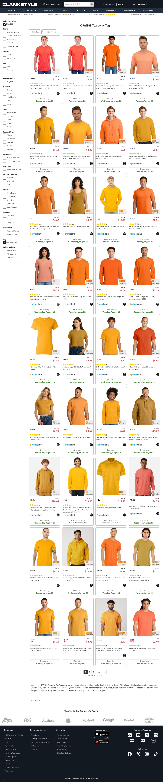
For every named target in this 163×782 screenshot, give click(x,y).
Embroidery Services (64, 746)
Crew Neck (10, 215)
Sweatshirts (48, 10)
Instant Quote (61, 742)
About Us (8, 739)
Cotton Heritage (12, 46)
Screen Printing (62, 749)
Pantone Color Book (63, 735)
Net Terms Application (12, 753)
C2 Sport (10, 43)
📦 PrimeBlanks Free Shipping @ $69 (20, 14)
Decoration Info (62, 739)
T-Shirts (10, 10)
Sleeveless (10, 200)
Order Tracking (36, 735)
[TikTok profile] (156, 755)
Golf (8, 185)
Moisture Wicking (13, 231)
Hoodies (10, 146)
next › (99, 672)
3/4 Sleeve (10, 204)
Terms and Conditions (12, 767)
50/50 (9, 104)
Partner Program (10, 756)
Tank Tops (10, 142)
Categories (110, 10)
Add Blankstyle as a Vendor (14, 735)
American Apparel (13, 32)
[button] (108, 4)
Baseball (10, 177)
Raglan (9, 123)
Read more (35, 700)
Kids (94, 10)
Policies (7, 764)
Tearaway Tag (11, 242)
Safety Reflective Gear (14, 169)
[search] (92, 4)
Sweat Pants (11, 149)
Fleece (9, 101)
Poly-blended (11, 97)
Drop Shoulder (12, 207)
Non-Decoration (12, 250)
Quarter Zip (11, 58)
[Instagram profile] (147, 755)
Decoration (128, 10)
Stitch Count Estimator (64, 753)
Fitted (9, 120)
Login (134, 4)
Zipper (9, 54)
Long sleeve (11, 196)
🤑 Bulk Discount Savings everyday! (143, 14)
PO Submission (36, 746)
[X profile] (138, 755)
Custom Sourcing (10, 749)
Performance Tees (13, 158)
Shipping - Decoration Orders (40, 742)
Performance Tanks (13, 161)
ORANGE (9, 24)
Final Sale (10, 257)
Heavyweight (11, 112)
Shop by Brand (28, 10)
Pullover (10, 116)
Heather (9, 90)
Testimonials (9, 771)
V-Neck (9, 219)
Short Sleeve (11, 193)
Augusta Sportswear (14, 36)
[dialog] (3, 780)
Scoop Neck (11, 223)
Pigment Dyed (12, 234)
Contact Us (144, 4)
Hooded (9, 127)
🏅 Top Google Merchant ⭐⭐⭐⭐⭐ (102, 14)
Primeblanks (11, 254)
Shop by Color (148, 10)
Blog (6, 742)
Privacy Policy (9, 760)
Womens (80, 10)
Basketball (10, 181)
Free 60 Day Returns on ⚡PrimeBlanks (61, 14)
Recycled (10, 82)
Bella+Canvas (11, 39)
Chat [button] (121, 4)
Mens (65, 10)
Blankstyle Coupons (11, 746)
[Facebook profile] (130, 755)
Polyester (10, 93)
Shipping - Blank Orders (39, 739)
